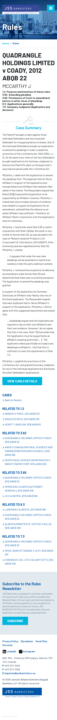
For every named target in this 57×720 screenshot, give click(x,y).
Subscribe (15, 621)
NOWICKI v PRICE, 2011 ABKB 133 (22, 413)
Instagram (29, 651)
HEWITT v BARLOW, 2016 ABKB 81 (23, 424)
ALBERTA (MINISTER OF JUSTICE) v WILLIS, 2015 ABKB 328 (28, 525)
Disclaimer (27, 641)
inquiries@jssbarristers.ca (19, 673)
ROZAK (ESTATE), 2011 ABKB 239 (22, 418)
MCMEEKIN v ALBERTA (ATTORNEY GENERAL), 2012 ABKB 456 (24, 488)
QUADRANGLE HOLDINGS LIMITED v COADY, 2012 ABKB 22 (28, 439)
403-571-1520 (12, 665)
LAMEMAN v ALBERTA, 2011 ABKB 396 (25, 509)
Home (5, 43)
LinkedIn (11, 651)
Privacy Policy (10, 641)
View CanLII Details (22, 381)
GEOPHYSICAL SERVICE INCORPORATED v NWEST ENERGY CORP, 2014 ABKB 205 (27, 462)
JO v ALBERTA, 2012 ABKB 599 (21, 495)
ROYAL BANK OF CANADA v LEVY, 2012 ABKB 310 (29, 552)
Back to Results (13, 400)
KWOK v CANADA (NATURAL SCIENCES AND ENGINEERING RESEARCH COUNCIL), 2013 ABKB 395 (29, 451)
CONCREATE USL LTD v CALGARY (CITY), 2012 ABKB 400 (29, 561)
